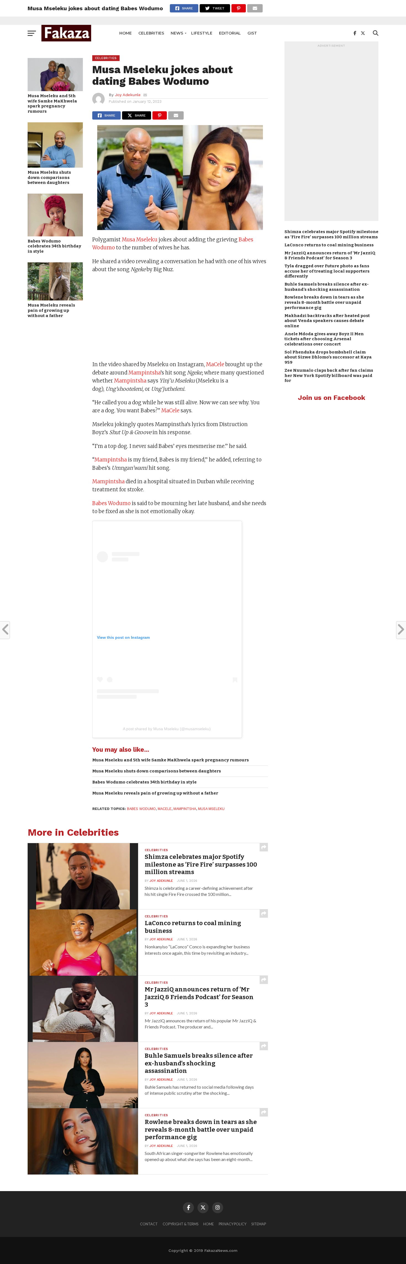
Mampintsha (144, 373)
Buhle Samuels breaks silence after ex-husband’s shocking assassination (326, 287)
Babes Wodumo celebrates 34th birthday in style (54, 246)
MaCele (215, 364)
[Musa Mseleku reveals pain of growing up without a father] (55, 298)
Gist (252, 33)
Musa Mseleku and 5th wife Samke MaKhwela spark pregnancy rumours (52, 103)
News (177, 33)
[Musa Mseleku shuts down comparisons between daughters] (55, 165)
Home (125, 33)
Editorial (230, 33)
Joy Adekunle (128, 95)
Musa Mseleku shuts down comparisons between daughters (49, 177)
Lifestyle (201, 33)
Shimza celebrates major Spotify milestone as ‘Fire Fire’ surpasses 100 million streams (331, 234)
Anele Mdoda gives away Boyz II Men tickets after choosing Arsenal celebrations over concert (324, 339)
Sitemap (258, 1224)
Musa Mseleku (139, 239)
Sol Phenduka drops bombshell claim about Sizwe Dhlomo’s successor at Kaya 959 (328, 357)
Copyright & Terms (180, 1224)
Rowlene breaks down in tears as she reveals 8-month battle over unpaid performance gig (324, 302)
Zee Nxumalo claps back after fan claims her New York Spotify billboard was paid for (328, 375)
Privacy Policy (232, 1224)
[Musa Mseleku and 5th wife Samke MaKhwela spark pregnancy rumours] (55, 89)
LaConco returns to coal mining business (329, 244)
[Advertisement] (180, 317)
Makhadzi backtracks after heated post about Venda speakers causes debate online (327, 320)
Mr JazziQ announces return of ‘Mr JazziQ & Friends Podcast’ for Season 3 (329, 255)
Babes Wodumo (111, 503)
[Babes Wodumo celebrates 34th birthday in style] (55, 234)
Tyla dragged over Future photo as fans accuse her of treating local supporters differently (327, 271)
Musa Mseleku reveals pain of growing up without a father (51, 310)
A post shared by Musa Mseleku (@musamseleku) (167, 729)
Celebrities (151, 33)
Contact (149, 1224)
